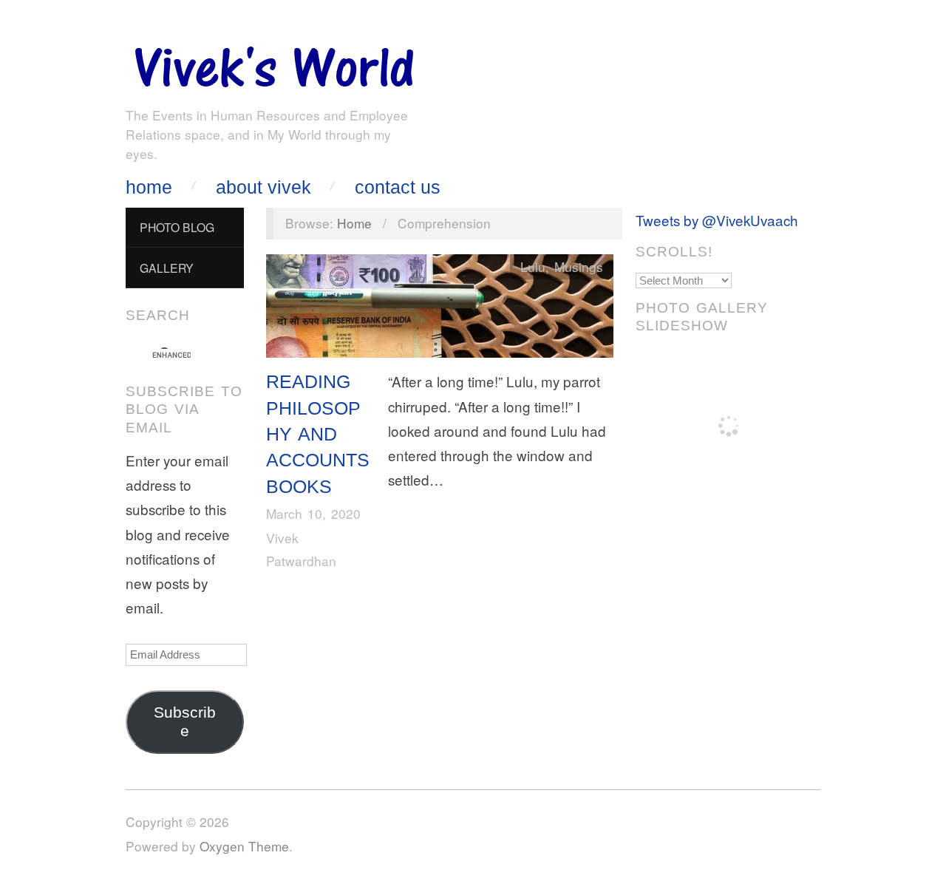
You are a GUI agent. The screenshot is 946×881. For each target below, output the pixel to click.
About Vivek (263, 187)
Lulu (532, 266)
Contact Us (397, 187)
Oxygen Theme (244, 846)
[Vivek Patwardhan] (273, 63)
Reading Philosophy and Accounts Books (318, 433)
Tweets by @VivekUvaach (717, 220)
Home (149, 187)
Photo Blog (177, 227)
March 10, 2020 (313, 513)
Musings (578, 266)
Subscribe (185, 722)
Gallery (167, 267)
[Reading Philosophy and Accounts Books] (439, 309)
